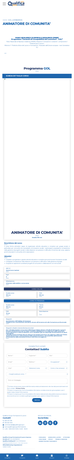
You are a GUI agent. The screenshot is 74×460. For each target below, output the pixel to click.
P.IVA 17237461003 (14, 441)
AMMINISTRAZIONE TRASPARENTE (48, 441)
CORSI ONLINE (42, 439)
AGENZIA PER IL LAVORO (54, 437)
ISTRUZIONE (66, 437)
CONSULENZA (42, 437)
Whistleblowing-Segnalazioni (12, 445)
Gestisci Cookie (7, 447)
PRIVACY (50, 439)
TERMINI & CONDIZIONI (61, 439)
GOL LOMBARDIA (15, 20)
